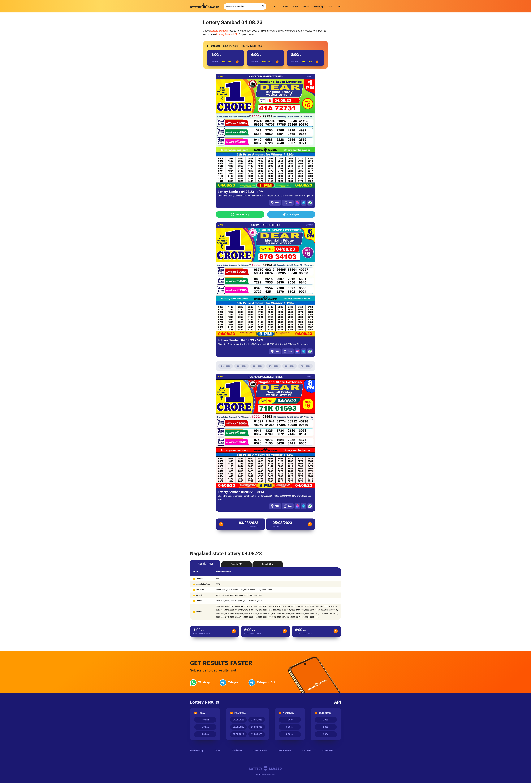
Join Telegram (293, 214)
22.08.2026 (257, 366)
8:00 (205, 734)
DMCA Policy (284, 750)
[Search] (263, 6)
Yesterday (318, 6)
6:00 (205, 727)
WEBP (277, 203)
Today (306, 6)
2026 (325, 720)
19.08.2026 (305, 366)
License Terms (260, 750)
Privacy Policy (196, 750)
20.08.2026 (289, 366)
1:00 (205, 720)
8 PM (295, 6)
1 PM (274, 6)
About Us (306, 750)
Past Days (240, 712)
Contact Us (327, 750)
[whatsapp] (310, 203)
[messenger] (297, 203)
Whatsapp (204, 682)
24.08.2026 (225, 366)
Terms (217, 750)
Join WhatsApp (242, 214)
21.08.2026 (273, 366)
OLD (330, 6)
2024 (325, 734)
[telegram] (303, 203)
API (339, 6)
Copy (290, 203)
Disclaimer (237, 750)
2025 (325, 727)
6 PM (285, 6)
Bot (266, 682)
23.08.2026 (241, 366)
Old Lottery (325, 712)
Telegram (234, 682)
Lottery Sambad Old (227, 34)
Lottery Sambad (219, 30)
